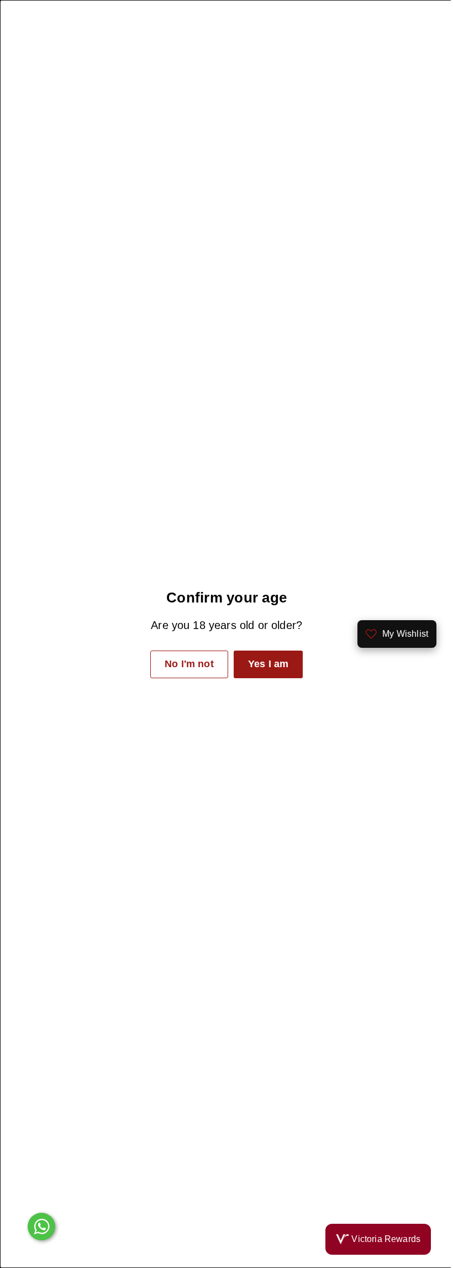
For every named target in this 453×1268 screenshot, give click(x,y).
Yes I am (264, 663)
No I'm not (184, 663)
